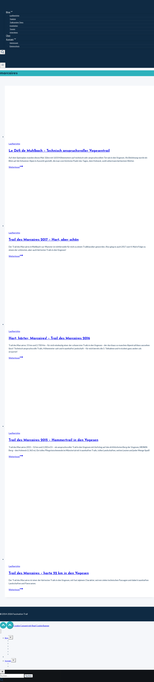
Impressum (14, 43)
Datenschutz (14, 46)
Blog (6, 638)
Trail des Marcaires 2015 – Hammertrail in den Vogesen (53, 440)
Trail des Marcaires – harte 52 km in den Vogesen (49, 573)
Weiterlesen (16, 167)
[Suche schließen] (2, 672)
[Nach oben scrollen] (3, 625)
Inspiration (14, 26)
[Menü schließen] (0, 631)
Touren (12, 29)
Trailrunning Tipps (16, 22)
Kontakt (8, 661)
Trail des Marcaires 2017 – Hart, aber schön (44, 239)
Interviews (14, 32)
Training (13, 19)
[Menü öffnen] (2, 65)
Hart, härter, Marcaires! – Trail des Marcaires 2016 (49, 338)
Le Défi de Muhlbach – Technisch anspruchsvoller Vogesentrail (59, 150)
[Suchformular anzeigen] (2, 52)
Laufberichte (14, 16)
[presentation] (79, 112)
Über (8, 36)
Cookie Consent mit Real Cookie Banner (31, 625)
